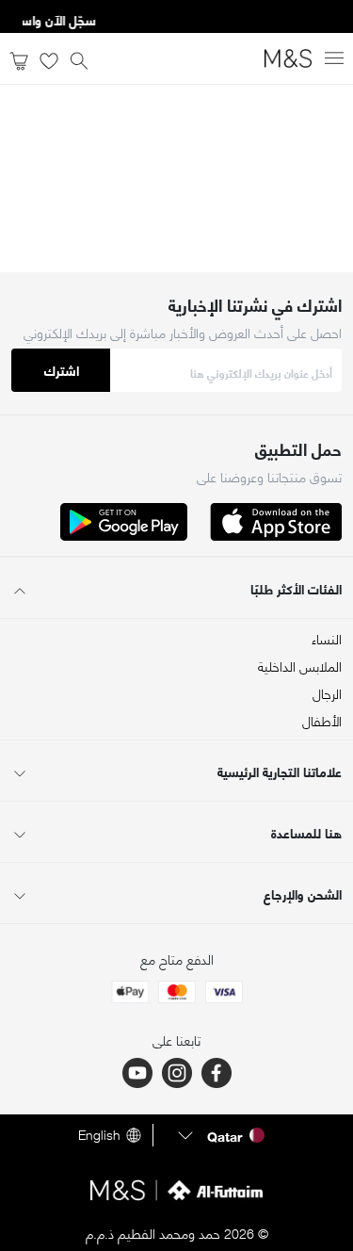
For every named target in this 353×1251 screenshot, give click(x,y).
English (99, 1135)
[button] (219, 1135)
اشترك (61, 370)
